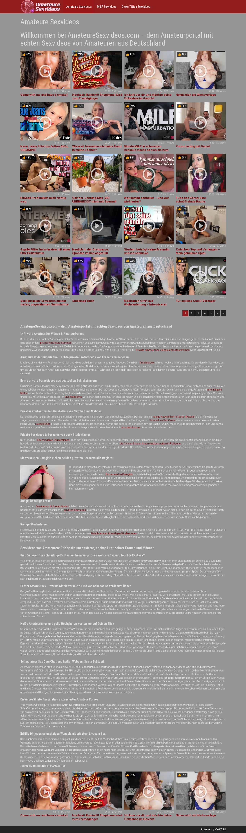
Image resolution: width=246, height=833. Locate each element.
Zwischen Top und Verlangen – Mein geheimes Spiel (198, 251)
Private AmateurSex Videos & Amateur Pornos (163, 350)
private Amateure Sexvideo (55, 342)
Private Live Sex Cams (162, 420)
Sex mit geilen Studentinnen (53, 439)
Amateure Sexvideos (79, 6)
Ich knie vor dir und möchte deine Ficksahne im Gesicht (147, 96)
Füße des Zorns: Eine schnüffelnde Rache (191, 199)
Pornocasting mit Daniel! (193, 146)
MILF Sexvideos (106, 6)
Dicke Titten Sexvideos (136, 6)
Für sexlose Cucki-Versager (196, 301)
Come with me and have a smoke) (44, 94)
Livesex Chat (42, 423)
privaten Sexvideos (75, 509)
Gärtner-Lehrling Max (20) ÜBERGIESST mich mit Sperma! (94, 199)
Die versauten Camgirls (119, 474)
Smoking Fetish (83, 301)
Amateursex (147, 362)
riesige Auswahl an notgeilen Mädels (173, 416)
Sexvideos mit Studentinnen (52, 506)
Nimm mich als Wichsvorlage (196, 94)
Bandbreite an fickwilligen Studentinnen (114, 533)
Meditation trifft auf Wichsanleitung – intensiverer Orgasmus (145, 304)
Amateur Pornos (130, 427)
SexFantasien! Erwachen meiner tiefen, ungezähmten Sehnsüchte (44, 302)
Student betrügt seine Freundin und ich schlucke (146, 251)
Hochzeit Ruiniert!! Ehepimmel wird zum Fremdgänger (97, 96)
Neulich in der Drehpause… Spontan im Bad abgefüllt (91, 251)
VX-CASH (220, 829)
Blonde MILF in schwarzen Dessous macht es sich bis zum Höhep (146, 149)
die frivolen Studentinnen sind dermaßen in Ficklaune (150, 443)
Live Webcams (73, 396)
